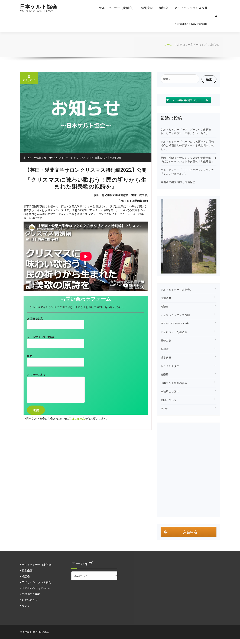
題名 (29, 356)
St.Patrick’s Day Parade (191, 24)
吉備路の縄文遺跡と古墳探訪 (178, 182)
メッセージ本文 (36, 374)
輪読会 (163, 8)
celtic (28, 157)
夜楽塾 (165, 374)
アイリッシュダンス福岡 (190, 8)
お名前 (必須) (35, 318)
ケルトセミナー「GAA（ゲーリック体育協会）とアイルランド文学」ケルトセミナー (186, 131)
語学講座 (166, 357)
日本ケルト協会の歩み (174, 383)
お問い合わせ (169, 400)
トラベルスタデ (170, 366)
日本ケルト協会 (38, 6)
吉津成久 (99, 157)
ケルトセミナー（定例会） (117, 8)
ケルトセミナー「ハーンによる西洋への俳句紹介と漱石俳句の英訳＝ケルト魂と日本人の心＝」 (187, 145)
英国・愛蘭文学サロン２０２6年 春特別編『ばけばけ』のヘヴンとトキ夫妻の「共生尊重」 (188, 159)
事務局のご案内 (170, 391)
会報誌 (165, 349)
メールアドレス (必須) (40, 337)
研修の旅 (166, 340)
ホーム (168, 44)
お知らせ (41, 157)
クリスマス (80, 157)
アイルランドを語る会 (174, 332)
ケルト (90, 157)
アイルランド (66, 157)
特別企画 (147, 8)
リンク (165, 408)
